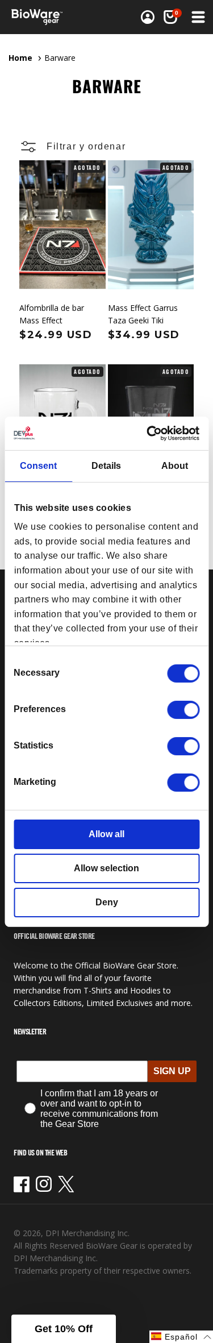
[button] (170, 17)
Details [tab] (106, 466)
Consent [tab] (38, 466)
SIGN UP (172, 1071)
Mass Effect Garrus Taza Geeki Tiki (143, 314)
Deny (106, 902)
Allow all (106, 834)
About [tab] (174, 466)
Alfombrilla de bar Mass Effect (51, 314)
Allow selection (106, 868)
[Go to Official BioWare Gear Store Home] (40, 17)
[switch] (183, 710)
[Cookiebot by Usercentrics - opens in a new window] (151, 432)
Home (20, 57)
